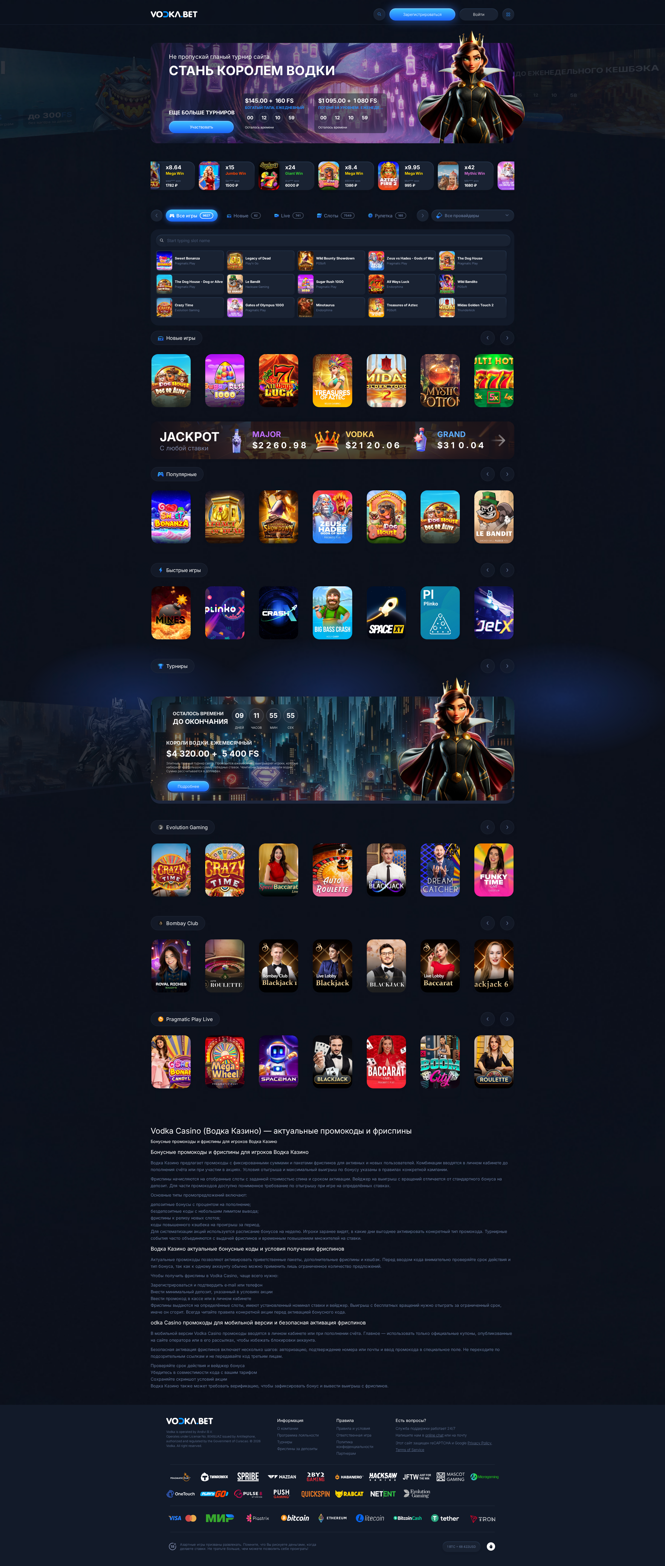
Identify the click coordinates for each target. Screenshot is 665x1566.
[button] (157, 216)
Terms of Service (410, 1449)
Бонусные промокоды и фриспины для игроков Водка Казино (214, 1141)
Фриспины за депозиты (297, 1448)
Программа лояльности (298, 1435)
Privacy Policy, (480, 1443)
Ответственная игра (353, 1435)
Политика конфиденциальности (354, 1444)
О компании (287, 1428)
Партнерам (346, 1453)
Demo (171, 411)
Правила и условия (353, 1428)
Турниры (284, 1442)
